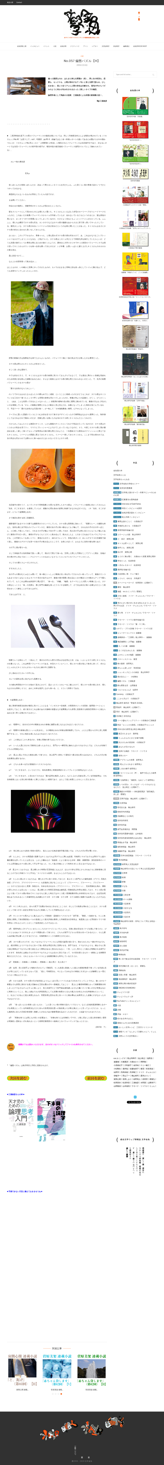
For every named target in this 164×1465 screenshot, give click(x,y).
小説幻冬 (122, 917)
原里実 (145, 1079)
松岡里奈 (117, 1083)
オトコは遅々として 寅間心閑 (128, 543)
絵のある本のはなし (124, 1018)
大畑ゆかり (134, 1062)
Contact (19, 2)
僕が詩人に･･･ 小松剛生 (126, 676)
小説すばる (123, 908)
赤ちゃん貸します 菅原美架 (127, 668)
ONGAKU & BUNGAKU (124, 988)
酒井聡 (125, 1069)
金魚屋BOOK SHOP (75, 1450)
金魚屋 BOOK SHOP (140, 46)
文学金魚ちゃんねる (121, 479)
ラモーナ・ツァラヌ (140, 1086)
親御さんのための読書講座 (126, 1023)
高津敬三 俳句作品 (122, 716)
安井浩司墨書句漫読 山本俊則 (128, 833)
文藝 (120, 890)
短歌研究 (120, 941)
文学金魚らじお (119, 475)
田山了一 (126, 1076)
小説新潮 (122, 903)
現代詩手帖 (121, 950)
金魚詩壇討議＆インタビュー (129, 512)
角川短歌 (120, 937)
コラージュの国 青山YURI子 (127, 534)
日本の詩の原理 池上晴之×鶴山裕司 (129, 729)
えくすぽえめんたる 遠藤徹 (128, 650)
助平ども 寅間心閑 (124, 547)
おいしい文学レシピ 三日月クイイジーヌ (133, 1027)
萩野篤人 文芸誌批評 (126, 864)
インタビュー (34, 46)
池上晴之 (141, 1058)
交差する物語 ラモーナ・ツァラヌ (130, 751)
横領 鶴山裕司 (122, 587)
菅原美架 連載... (57, 1389)
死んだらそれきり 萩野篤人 (128, 764)
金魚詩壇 (63, 46)
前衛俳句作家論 (122, 811)
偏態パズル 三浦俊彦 (124, 681)
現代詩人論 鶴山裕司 (124, 807)
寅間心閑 (117, 1079)
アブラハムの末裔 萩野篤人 (128, 760)
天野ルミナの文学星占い (126, 1036)
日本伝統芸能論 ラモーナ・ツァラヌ (132, 855)
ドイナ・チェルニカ (147, 1072)
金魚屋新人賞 (21, 46)
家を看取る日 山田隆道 (125, 685)
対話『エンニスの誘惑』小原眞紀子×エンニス (134, 725)
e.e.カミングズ (119, 1058)
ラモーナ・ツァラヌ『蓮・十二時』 (130, 624)
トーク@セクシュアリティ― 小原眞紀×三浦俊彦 (135, 720)
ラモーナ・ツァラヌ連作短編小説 (129, 619)
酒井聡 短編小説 (122, 569)
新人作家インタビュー (127, 517)
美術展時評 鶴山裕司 (125, 979)
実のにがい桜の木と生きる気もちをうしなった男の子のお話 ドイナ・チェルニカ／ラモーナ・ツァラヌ (134, 606)
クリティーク (74, 46)
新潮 (120, 877)
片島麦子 (128, 1065)
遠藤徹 (116, 1062)
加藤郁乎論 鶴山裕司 (124, 851)
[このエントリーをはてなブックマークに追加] (135, 1097)
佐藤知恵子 (134, 1069)
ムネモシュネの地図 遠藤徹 (127, 655)
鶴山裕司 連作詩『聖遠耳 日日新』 (129, 703)
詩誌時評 (116, 46)
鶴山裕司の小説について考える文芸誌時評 (134, 868)
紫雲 (142, 1069)
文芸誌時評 (105, 46)
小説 (54, 46)
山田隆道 (117, 1086)
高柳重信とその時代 (124, 816)
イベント (46, 46)
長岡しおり (127, 1079)
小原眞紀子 (118, 1065)
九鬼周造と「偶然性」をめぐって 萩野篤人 (137, 780)
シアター (95, 46)
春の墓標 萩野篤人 (124, 663)
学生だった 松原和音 (125, 561)
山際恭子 (151, 1083)
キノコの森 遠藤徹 (124, 646)
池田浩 (149, 1058)
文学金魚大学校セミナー (126, 483)
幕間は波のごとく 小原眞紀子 (128, 521)
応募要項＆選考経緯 (126, 499)
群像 (120, 881)
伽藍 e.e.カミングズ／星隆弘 (128, 591)
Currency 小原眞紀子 (124, 694)
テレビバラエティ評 (123, 996)
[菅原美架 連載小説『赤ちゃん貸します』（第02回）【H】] (92, 1370)
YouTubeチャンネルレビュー (127, 1001)
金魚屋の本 (117, 470)
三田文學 (122, 895)
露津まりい (145, 1076)
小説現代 (122, 912)
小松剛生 (117, 1069)
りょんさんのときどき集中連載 (129, 738)
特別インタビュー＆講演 (128, 508)
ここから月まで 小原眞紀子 (127, 698)
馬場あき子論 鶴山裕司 (125, 842)
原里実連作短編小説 (124, 530)
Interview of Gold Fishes (127, 504)
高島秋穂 (124, 1072)
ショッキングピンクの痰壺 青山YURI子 (132, 672)
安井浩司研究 (121, 820)
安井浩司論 (120, 825)
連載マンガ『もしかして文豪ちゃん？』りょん (135, 1031)
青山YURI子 (131, 1058)
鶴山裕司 (135, 1076)
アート (85, 46)
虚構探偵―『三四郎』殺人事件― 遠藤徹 (133, 637)
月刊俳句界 (121, 932)
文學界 (120, 873)
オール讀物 (123, 899)
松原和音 (126, 1083)
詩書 (117, 1009)
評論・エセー (121, 1014)
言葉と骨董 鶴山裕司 (125, 974)
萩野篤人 (137, 1079)
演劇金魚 (120, 970)
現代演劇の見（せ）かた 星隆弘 (129, 966)
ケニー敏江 (145, 1065)
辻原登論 (120, 803)
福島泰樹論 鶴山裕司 (124, 846)
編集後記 (126, 46)
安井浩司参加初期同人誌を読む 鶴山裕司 (132, 838)
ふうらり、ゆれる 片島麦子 (127, 578)
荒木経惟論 (120, 860)
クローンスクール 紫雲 (125, 659)
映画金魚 (120, 954)
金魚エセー (120, 755)
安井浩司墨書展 (123, 488)
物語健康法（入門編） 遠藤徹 (127, 641)
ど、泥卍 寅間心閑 (124, 539)
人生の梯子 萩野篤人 (125, 768)
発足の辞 (10, 2)
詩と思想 (120, 945)
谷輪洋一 (117, 1076)
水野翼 (143, 1083)
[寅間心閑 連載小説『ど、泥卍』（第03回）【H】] (22, 1370)
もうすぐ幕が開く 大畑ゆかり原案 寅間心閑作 (135, 556)
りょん (152, 1086)
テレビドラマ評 (122, 992)
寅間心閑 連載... (22, 1389)
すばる (120, 886)
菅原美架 (149, 1069)
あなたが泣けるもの (124, 746)
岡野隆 (143, 1062)
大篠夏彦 (124, 1062)
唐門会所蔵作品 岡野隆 (125, 829)
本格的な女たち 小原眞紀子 (127, 526)
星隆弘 (152, 1079)
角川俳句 (120, 928)
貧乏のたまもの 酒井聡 (126, 733)
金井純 (136, 1065)
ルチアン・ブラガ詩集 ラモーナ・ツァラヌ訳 (133, 628)
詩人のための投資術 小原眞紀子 (129, 742)
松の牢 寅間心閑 (123, 552)
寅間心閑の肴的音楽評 (125, 983)
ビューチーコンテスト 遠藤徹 (127, 633)
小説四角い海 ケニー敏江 (126, 574)
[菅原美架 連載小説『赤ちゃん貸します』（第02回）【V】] (57, 1370)
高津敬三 (133, 1072)
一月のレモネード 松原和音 (127, 565)
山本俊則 (126, 1086)
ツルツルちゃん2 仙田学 (126, 690)
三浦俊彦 (135, 1083)
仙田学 (116, 1072)
